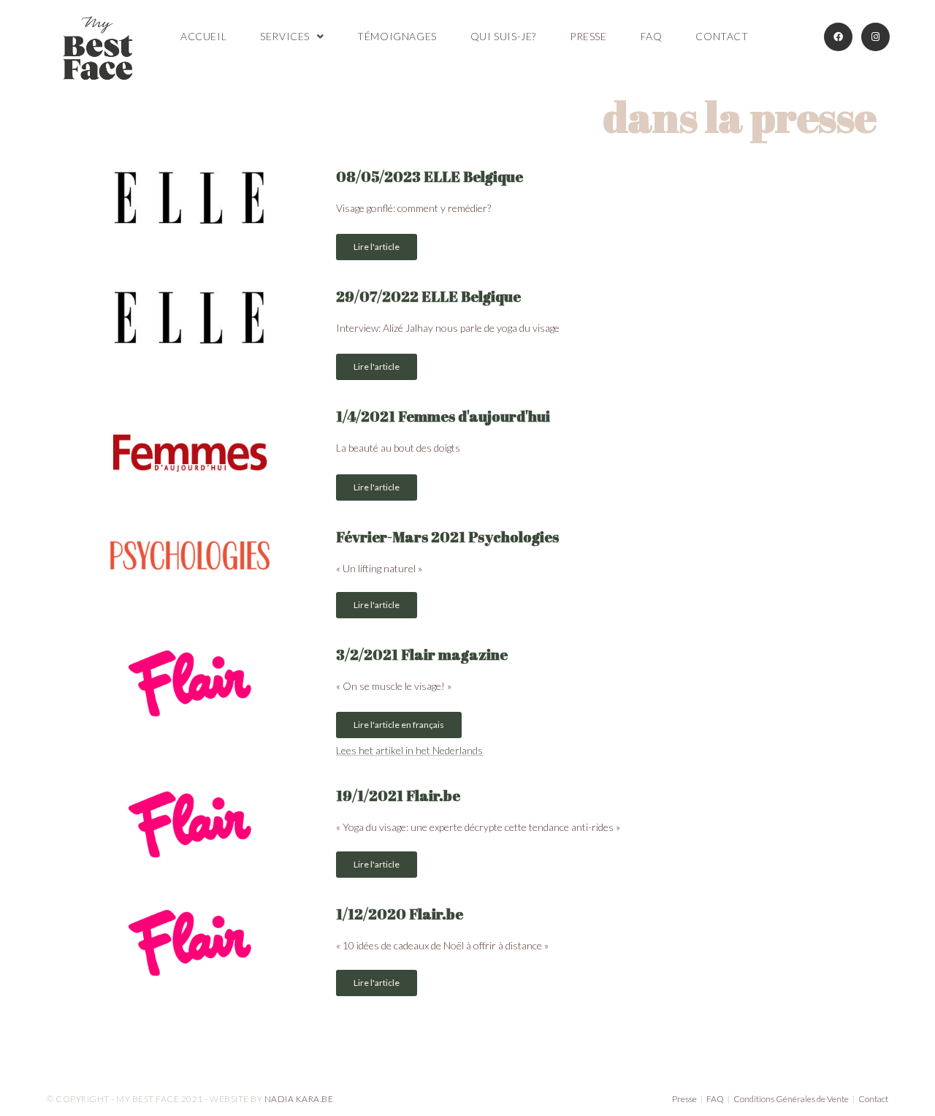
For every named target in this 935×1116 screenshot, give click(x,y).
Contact (873, 1098)
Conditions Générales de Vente (791, 1098)
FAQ (715, 1098)
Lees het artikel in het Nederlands (409, 750)
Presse (684, 1098)
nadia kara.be (299, 1098)
